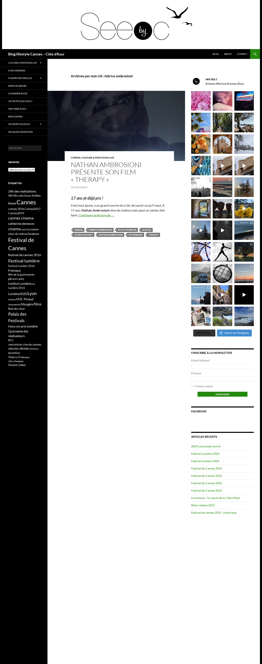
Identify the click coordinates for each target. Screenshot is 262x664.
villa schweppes (16, 361)
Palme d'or (14, 326)
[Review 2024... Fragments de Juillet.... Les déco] (201, 251)
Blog (216, 54)
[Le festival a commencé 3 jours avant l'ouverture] (201, 122)
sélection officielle (18, 348)
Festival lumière (24, 260)
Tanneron (33, 348)
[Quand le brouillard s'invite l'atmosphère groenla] (244, 316)
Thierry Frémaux (18, 357)
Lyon (32, 293)
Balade (12, 203)
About (228, 54)
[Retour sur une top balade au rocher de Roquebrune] (222, 208)
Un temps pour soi (19, 124)
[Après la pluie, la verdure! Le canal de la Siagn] (222, 122)
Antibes (36, 195)
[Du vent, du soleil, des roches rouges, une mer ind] (244, 122)
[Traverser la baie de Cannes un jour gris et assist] (222, 144)
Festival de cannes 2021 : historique (213, 512)
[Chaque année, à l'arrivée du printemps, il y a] (201, 144)
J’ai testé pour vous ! (20, 101)
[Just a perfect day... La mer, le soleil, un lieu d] (222, 187)
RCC (11, 340)
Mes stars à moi (17, 108)
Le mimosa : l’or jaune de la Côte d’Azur (216, 498)
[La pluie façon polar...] (222, 230)
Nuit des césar (16, 308)
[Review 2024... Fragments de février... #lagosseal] (244, 273)
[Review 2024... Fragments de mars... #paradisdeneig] (222, 273)
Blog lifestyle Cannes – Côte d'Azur (36, 54)
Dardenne (33, 233)
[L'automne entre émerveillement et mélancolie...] (244, 295)
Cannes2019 (16, 213)
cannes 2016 (16, 208)
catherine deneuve (21, 223)
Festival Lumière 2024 (205, 453)
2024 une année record (205, 446)
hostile (146, 229)
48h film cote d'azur (19, 195)
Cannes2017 (33, 208)
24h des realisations (22, 191)
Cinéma (76, 157)
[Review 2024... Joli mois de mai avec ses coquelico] (244, 251)
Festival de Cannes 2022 (206, 475)
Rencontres (15, 116)
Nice (37, 304)
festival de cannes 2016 (24, 255)
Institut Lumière (19, 283)
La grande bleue (17, 93)
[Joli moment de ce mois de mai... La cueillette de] (201, 101)
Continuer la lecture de (96, 215)
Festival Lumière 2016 (21, 266)
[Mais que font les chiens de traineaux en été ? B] (222, 316)
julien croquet (83, 234)
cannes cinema (21, 218)
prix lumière (29, 326)
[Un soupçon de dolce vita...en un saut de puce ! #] (222, 295)
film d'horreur (127, 229)
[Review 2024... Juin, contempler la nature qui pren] (222, 251)
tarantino (14, 353)
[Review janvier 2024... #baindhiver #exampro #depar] (201, 295)
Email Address (201, 360)
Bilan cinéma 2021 (203, 505)
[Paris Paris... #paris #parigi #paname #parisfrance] (244, 165)
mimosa (12, 299)
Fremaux (14, 270)
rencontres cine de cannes (24, 344)
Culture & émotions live (98, 157)
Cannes (26, 202)
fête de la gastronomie (21, 274)
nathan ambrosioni (111, 234)
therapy (153, 234)
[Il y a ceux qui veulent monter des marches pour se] (244, 101)
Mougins (27, 304)
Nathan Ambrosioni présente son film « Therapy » (106, 171)
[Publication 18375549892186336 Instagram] (201, 165)
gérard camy (16, 278)
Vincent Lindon (17, 365)
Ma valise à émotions (20, 132)
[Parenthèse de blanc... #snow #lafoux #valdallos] (244, 144)
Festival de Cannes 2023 (206, 468)
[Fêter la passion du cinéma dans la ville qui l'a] (201, 316)
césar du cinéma (17, 233)
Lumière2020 (17, 294)
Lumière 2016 (16, 287)
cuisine (34, 229)
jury (33, 283)
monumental (14, 304)
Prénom (196, 373)
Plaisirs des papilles (20, 78)
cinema (78, 229)
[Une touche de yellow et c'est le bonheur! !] (244, 208)
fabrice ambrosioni (100, 229)
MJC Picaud (24, 299)
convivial (25, 229)
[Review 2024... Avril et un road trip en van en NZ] (201, 273)
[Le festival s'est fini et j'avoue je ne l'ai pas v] (222, 101)
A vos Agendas (16, 70)
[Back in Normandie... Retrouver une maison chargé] (201, 230)
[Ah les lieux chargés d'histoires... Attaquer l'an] (201, 208)
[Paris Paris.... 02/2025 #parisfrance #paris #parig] (222, 165)
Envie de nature (17, 85)
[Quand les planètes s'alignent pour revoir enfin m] (244, 187)
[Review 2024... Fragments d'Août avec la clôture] (244, 230)
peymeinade (136, 234)
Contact (242, 54)
